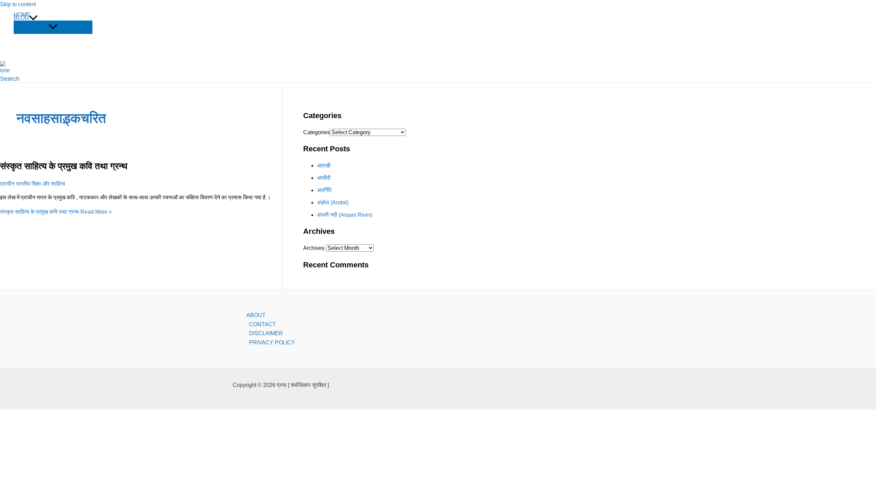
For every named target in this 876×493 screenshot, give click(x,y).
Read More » (56, 212)
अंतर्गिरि (324, 190)
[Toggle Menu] (53, 27)
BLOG (21, 18)
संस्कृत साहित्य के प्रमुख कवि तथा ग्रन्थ (63, 166)
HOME (22, 14)
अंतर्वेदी (324, 178)
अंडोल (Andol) (332, 202)
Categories (316, 132)
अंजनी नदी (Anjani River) (344, 215)
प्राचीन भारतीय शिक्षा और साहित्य (32, 184)
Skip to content (18, 4)
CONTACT (262, 324)
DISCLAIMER (266, 333)
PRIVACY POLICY (272, 342)
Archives (313, 248)
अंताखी (324, 165)
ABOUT (256, 315)
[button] (33, 18)
